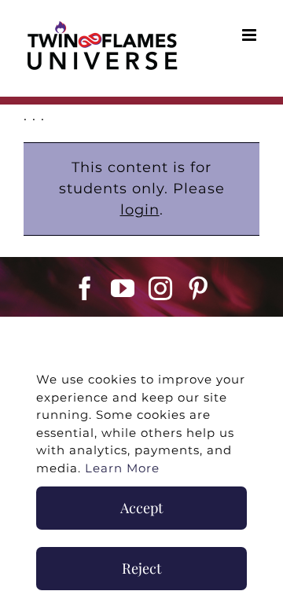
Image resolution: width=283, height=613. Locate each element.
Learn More (122, 468)
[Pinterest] (198, 288)
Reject (141, 568)
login (140, 209)
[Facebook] (85, 288)
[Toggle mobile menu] (250, 35)
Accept (141, 507)
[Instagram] (161, 288)
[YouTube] (123, 288)
